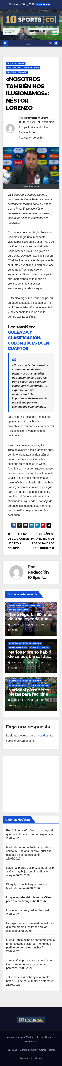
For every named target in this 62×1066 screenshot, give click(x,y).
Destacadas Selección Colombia (23, 68)
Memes (24, 1058)
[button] (50, 43)
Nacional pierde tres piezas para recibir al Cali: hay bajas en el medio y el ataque (30, 871)
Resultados (36, 1058)
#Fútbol (44, 127)
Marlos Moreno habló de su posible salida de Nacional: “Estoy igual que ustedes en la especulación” (28, 851)
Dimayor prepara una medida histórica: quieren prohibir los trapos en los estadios (30, 927)
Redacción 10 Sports (36, 117)
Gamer (42, 1050)
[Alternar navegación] (28, 43)
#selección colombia (31, 137)
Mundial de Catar (28, 1050)
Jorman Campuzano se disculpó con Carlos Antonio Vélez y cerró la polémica (29, 964)
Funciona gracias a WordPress (21, 1037)
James (52, 1050)
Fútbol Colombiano (19, 610)
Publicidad (12, 1050)
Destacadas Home (15, 63)
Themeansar (31, 1041)
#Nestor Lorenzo (29, 132)
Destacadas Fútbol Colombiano (25, 643)
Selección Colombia (17, 72)
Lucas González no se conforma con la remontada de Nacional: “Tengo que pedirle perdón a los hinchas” (30, 943)
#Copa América (28, 127)
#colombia (48, 121)
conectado (40, 735)
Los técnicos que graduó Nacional (27, 910)
